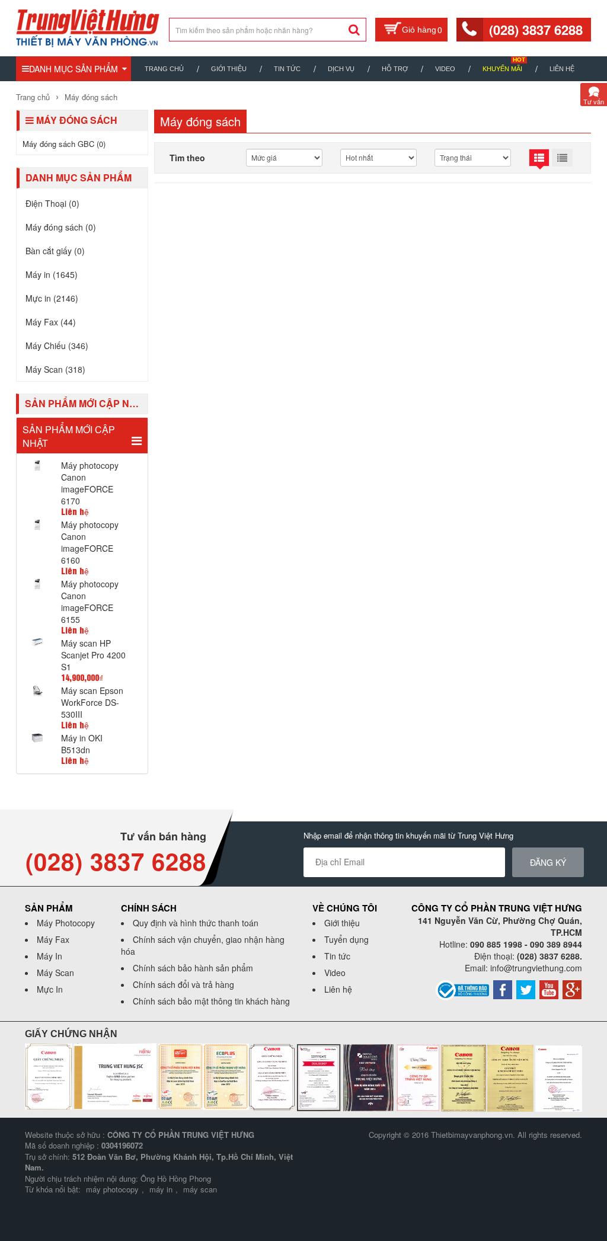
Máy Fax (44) (50, 322)
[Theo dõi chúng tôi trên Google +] (572, 988)
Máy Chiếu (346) (56, 345)
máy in (160, 1189)
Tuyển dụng (346, 939)
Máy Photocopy (66, 923)
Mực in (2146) (51, 298)
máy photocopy (112, 1189)
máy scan (200, 1189)
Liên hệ (562, 68)
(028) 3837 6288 (536, 29)
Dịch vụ (341, 68)
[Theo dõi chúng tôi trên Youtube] (549, 988)
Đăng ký (548, 862)
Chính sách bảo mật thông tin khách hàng (211, 1001)
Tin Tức (287, 68)
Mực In (50, 989)
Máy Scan (55, 972)
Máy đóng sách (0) (60, 227)
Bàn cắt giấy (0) (55, 251)
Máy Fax (53, 939)
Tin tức (337, 956)
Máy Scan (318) (55, 369)
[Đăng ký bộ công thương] (462, 989)
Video (445, 68)
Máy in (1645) (51, 274)
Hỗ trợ (395, 68)
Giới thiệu (229, 68)
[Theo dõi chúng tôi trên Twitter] (526, 988)
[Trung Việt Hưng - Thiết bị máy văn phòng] (87, 27)
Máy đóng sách (89, 97)
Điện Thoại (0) (52, 203)
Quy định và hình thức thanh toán (195, 923)
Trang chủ (164, 68)
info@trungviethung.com (536, 968)
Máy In (49, 956)
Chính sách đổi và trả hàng (183, 984)
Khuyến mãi (502, 68)
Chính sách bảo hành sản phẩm (193, 968)
